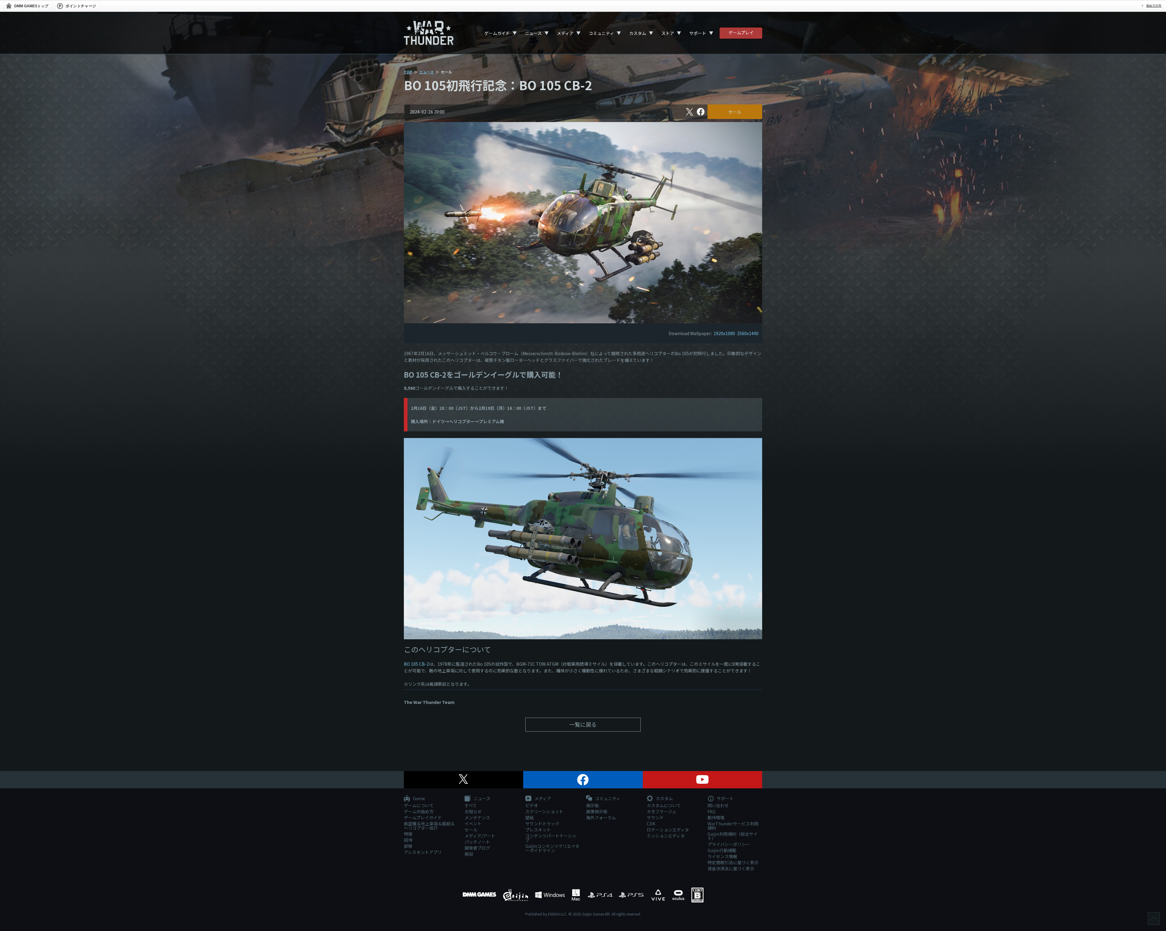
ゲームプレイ (741, 32)
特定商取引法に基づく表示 (733, 862)
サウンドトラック (542, 823)
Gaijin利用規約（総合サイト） (732, 836)
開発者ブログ (477, 848)
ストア (667, 33)
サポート (697, 33)
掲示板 (592, 805)
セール (734, 112)
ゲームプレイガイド (423, 817)
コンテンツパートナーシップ (550, 838)
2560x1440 (748, 333)
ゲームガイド (497, 33)
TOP (408, 71)
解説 (469, 854)
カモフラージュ (661, 811)
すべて (471, 805)
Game (418, 798)
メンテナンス (477, 817)
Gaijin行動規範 (721, 850)
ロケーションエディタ (668, 829)
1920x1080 (724, 333)
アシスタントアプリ (423, 852)
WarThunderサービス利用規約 (733, 825)
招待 (408, 840)
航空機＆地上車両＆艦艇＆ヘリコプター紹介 (429, 825)
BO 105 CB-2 (416, 664)
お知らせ (473, 811)
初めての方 (1153, 5)
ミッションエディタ (666, 836)
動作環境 (715, 817)
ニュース (533, 33)
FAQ (711, 811)
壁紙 (529, 817)
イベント (473, 823)
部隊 (408, 846)
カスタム (637, 33)
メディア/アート (480, 836)
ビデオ (531, 805)
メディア (565, 33)
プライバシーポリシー (728, 844)
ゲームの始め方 (419, 811)
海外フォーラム (601, 817)
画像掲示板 (596, 811)
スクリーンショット (544, 811)
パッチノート (477, 842)
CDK (651, 823)
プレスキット (538, 829)
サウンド (655, 817)
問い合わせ (718, 805)
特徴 (408, 834)
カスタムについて (664, 805)
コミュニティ (601, 33)
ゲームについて (419, 805)
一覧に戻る (583, 724)
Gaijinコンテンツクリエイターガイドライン (552, 848)
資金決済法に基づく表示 (730, 868)
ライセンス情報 (722, 856)
